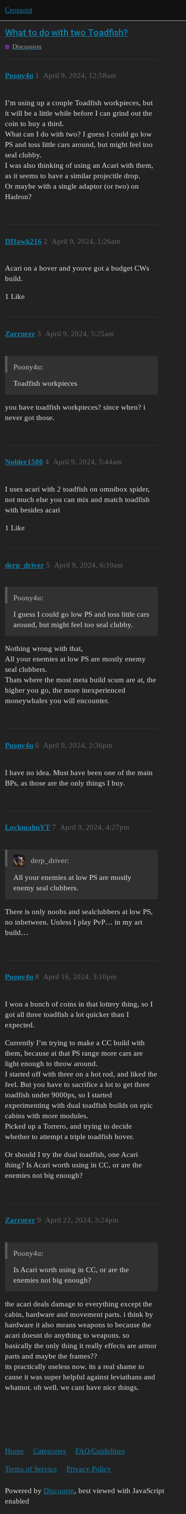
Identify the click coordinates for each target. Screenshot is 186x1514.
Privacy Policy (88, 1469)
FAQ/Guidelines (100, 1451)
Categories (49, 1451)
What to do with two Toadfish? (66, 32)
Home (14, 1451)
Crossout (18, 10)
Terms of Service (31, 1469)
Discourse (59, 1491)
